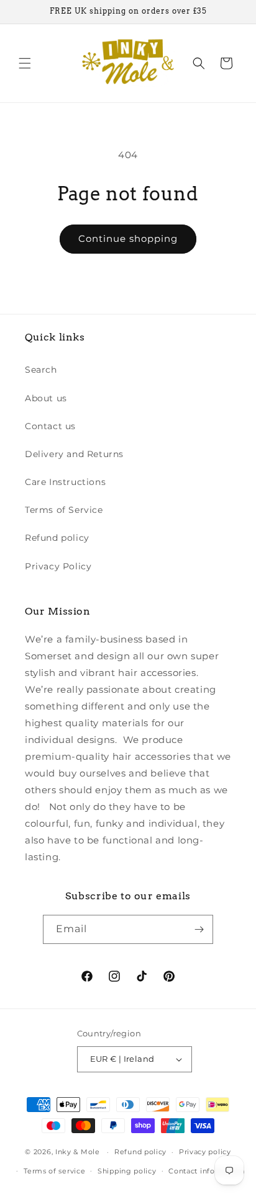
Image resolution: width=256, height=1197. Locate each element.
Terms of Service (64, 509)
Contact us (50, 426)
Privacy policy (205, 1151)
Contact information (206, 1171)
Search (41, 369)
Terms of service (54, 1171)
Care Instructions (65, 481)
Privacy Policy (58, 566)
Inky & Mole (77, 1151)
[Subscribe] (199, 929)
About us (46, 398)
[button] (25, 63)
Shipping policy (127, 1171)
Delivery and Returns (74, 454)
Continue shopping (128, 238)
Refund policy (57, 537)
